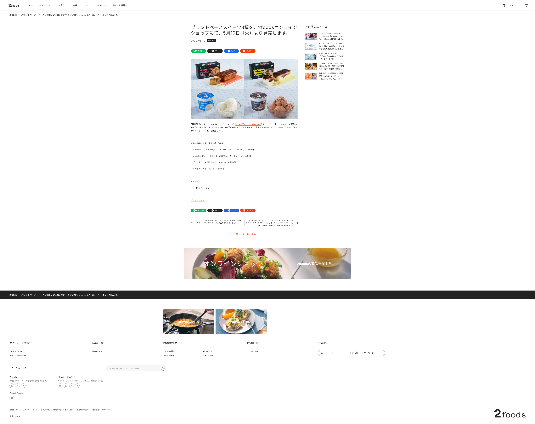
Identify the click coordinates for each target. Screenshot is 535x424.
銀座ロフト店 (98, 351)
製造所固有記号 (83, 410)
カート (334, 353)
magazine (102, 5)
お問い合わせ (169, 355)
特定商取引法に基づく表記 (63, 410)
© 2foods (14, 416)
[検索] (511, 5)
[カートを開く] (503, 5)
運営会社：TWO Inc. (100, 410)
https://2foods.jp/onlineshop (248, 124)
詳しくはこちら (198, 200)
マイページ (369, 353)
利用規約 (46, 410)
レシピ (88, 5)
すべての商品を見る (18, 355)
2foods (13, 14)
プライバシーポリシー (31, 410)
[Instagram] (11, 385)
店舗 (75, 5)
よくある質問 (169, 351)
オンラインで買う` (57, 5)
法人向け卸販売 (120, 5)
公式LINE (207, 355)
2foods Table (15, 351)
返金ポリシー (14, 410)
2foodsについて (33, 5)
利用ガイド (208, 351)
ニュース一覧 (253, 351)
